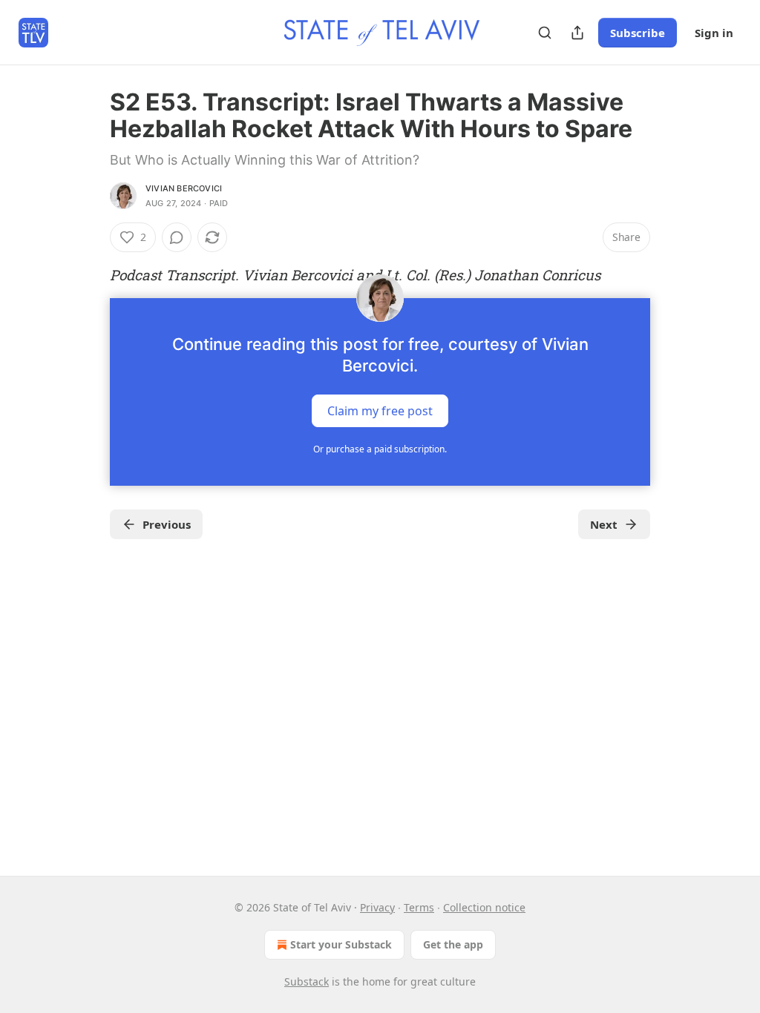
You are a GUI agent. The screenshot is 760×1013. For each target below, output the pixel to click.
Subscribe (637, 32)
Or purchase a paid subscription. (380, 449)
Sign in (714, 32)
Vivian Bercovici (183, 188)
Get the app (453, 944)
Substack (306, 981)
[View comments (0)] (176, 237)
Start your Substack (341, 944)
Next (604, 524)
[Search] (545, 32)
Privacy (377, 907)
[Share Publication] (577, 32)
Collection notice (484, 907)
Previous (166, 524)
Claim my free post (380, 411)
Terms (419, 907)
